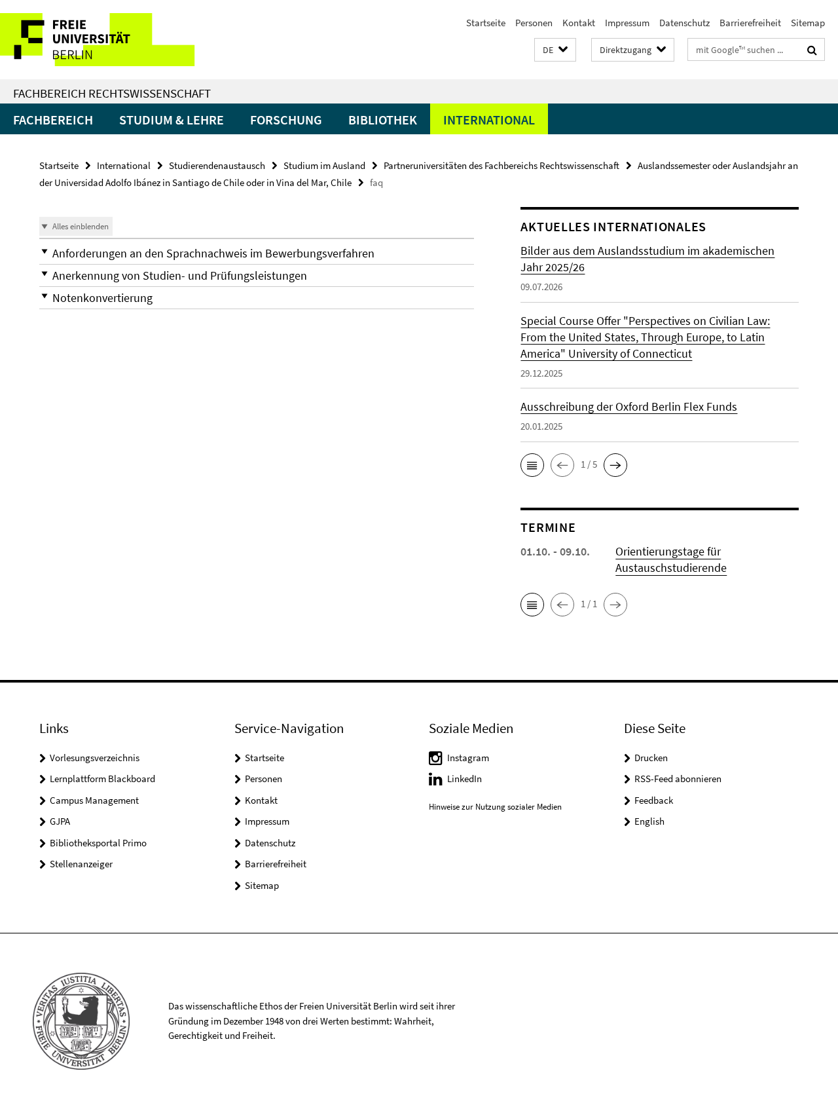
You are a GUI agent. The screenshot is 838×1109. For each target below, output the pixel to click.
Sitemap (808, 22)
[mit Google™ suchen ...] (812, 49)
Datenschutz (684, 22)
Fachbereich (53, 119)
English (649, 821)
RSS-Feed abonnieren (677, 778)
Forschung (286, 119)
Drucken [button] (651, 757)
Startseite (485, 22)
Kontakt (578, 22)
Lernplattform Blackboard (102, 778)
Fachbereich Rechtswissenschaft (112, 93)
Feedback (653, 800)
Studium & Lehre (171, 119)
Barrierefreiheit (750, 22)
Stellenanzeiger (81, 863)
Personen (534, 22)
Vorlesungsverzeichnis (94, 757)
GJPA (60, 821)
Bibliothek (382, 119)
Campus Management (94, 800)
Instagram (468, 757)
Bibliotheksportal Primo (98, 842)
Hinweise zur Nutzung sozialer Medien (495, 806)
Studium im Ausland (324, 165)
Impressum (627, 22)
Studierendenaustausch (217, 165)
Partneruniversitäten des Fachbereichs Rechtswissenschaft (501, 165)
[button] (555, 50)
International (489, 119)
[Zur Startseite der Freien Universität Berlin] (109, 39)
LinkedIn (464, 778)
